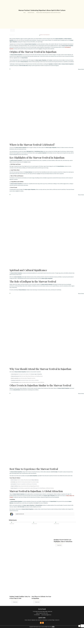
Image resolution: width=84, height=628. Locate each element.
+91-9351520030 (36, 614)
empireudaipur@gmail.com (46, 614)
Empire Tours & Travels (40, 626)
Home (24, 12)
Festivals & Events (31, 12)
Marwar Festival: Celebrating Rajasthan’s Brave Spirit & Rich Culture (48, 12)
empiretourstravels (20, 513)
